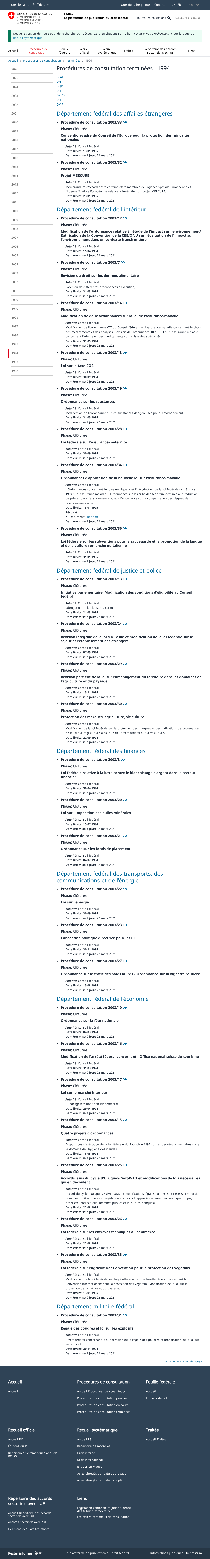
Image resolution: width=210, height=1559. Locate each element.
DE (173, 5)
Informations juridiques (166, 1553)
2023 (14, 96)
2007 (14, 238)
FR (179, 5)
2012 (14, 193)
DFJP (60, 86)
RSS (39, 1553)
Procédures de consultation (42, 60)
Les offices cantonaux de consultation (103, 1516)
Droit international (90, 1459)
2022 (14, 105)
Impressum (194, 1553)
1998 (14, 317)
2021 (14, 113)
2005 (14, 255)
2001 (14, 291)
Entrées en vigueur (90, 1466)
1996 (14, 335)
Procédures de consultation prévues (102, 1398)
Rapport (92, 517)
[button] (37, 50)
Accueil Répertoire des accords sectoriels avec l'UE (29, 1514)
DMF (60, 104)
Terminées (73, 60)
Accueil (13, 60)
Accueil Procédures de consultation (101, 1391)
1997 (14, 326)
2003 (14, 273)
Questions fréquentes (136, 5)
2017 (14, 149)
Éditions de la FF (157, 1398)
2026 (14, 69)
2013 (14, 184)
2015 (14, 167)
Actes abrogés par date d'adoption (101, 1480)
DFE (59, 100)
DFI (59, 81)
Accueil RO (15, 1439)
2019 (14, 131)
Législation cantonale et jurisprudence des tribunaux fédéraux (104, 1509)
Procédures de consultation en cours (102, 1404)
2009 (14, 220)
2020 (14, 122)
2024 (14, 87)
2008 (14, 229)
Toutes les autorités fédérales (28, 5)
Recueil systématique (27, 38)
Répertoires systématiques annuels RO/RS (32, 1454)
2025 (14, 78)
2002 (14, 282)
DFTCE (61, 95)
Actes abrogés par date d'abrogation (102, 1473)
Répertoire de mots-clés (93, 1446)
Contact (159, 5)
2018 (14, 140)
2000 (14, 300)
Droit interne (86, 1452)
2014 (14, 176)
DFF (59, 91)
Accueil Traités (156, 1439)
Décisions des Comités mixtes (28, 1528)
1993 (14, 362)
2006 (14, 247)
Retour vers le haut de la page (182, 1361)
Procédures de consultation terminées (103, 1411)
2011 (14, 202)
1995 (14, 344)
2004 (14, 264)
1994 (14, 353)
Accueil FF (153, 1391)
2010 (14, 211)
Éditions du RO (18, 1446)
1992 (14, 371)
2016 (14, 158)
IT (184, 5)
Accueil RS (84, 1439)
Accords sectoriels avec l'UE (27, 1521)
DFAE (60, 77)
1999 (14, 309)
